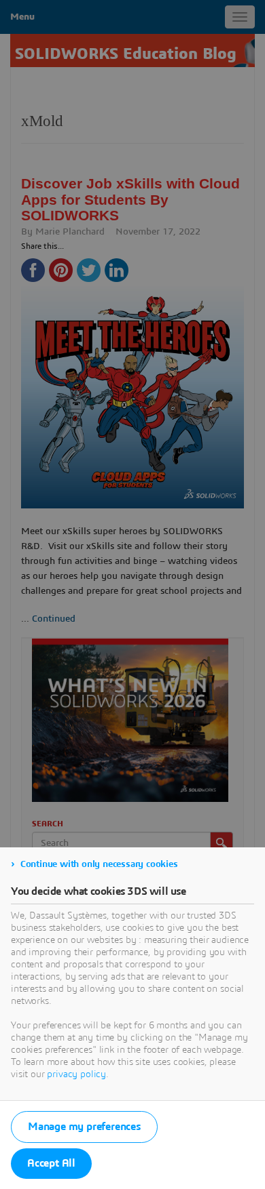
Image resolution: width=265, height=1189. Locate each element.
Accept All (51, 1163)
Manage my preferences (84, 1126)
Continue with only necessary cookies (99, 864)
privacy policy (76, 1074)
